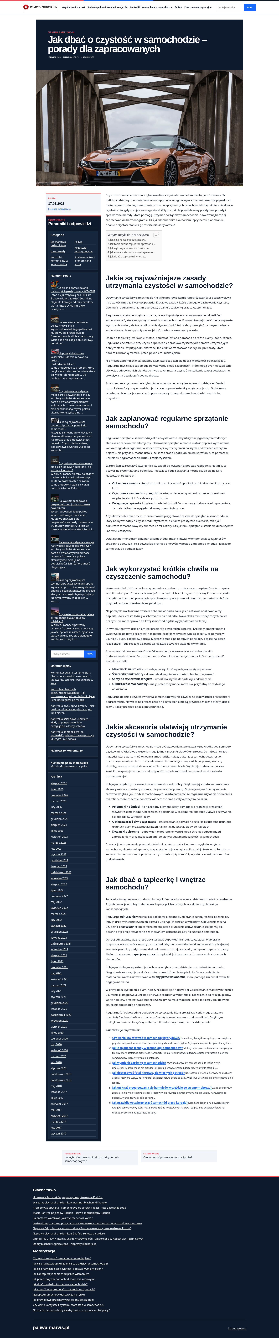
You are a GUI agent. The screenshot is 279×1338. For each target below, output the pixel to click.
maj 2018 (56, 1086)
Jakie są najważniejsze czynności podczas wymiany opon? (72, 581)
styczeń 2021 (58, 997)
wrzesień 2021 (59, 949)
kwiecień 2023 (59, 836)
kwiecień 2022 (59, 908)
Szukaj (250, 7)
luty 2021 (56, 991)
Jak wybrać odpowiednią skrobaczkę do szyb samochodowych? (92, 1158)
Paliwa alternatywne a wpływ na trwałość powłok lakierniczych (72, 544)
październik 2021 (61, 943)
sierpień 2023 (59, 825)
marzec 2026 (58, 801)
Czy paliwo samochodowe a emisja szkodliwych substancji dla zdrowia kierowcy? (72, 466)
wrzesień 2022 (59, 878)
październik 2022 (61, 872)
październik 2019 (61, 1074)
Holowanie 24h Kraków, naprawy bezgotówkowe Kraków (68, 1197)
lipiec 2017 (57, 1098)
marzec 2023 (58, 842)
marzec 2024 (58, 813)
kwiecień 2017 (59, 1115)
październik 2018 (61, 1080)
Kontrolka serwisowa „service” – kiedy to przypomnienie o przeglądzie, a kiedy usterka (70, 722)
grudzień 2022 (59, 860)
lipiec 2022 (57, 890)
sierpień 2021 (59, 955)
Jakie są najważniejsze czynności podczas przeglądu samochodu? (69, 425)
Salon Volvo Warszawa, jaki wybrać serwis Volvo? (63, 1218)
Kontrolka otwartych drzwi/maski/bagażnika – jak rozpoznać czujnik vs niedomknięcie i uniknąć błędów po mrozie (73, 694)
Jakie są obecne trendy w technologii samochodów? (147, 1048)
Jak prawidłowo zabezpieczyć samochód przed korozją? (150, 1102)
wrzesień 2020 (59, 1020)
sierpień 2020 (59, 1026)
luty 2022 (56, 920)
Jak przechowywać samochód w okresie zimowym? (64, 1279)
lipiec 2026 (57, 789)
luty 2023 (56, 848)
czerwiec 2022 (59, 896)
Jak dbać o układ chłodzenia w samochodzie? (60, 1284)
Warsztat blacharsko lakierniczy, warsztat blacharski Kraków (70, 1202)
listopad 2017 (59, 1092)
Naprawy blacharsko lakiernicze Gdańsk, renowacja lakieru (69, 357)
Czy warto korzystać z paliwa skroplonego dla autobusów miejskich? (72, 617)
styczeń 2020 (58, 1068)
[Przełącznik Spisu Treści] (154, 235)
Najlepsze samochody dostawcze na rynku (59, 1294)
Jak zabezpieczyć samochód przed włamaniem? (61, 1274)
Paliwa (178, 7)
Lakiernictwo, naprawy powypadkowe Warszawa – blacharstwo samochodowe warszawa (87, 1223)
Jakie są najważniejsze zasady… (128, 239)
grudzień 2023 (59, 819)
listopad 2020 (59, 1009)
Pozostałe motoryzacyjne (198, 7)
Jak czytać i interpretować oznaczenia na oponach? (64, 1289)
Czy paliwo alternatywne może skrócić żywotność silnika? (70, 393)
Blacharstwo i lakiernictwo (59, 243)
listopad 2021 (59, 937)
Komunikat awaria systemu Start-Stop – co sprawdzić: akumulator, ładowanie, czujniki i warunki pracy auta (72, 678)
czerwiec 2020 (59, 1038)
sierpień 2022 (59, 884)
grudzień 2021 (59, 931)
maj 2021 (56, 973)
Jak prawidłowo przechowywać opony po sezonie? (63, 1299)
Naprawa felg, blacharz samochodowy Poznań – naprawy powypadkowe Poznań (82, 1228)
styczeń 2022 (58, 925)
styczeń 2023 (58, 854)
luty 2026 (56, 807)
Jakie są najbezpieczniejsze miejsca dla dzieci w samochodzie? (70, 1263)
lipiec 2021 (57, 961)
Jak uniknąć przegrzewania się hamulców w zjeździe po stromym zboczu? (162, 1087)
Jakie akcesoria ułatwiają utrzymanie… (132, 252)
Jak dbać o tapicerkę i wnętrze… (128, 256)
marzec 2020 (58, 1056)
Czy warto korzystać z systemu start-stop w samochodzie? (68, 1305)
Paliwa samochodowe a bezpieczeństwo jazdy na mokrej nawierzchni (70, 504)
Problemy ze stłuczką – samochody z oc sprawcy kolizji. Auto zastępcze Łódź (79, 1207)
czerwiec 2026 (59, 795)
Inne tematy (58, 251)
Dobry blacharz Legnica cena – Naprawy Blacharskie (64, 1244)
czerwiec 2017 (59, 1104)
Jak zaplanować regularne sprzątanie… (132, 244)
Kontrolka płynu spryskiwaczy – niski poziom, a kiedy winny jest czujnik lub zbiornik (73, 709)
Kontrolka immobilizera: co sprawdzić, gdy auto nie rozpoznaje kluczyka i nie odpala (72, 735)
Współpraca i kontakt (73, 7)
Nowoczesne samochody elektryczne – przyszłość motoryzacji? (71, 1310)
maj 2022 (56, 902)
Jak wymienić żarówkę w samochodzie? (139, 1063)
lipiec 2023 (57, 830)
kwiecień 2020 (59, 1050)
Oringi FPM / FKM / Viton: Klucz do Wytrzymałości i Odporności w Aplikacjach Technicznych (88, 1238)
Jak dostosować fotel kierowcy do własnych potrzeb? (148, 1073)
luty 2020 (56, 1062)
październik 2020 (61, 1015)
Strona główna (237, 1328)
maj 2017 (56, 1110)
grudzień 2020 (59, 1003)
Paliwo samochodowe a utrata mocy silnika (69, 323)
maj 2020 (56, 1044)
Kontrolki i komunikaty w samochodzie (151, 7)
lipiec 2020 (57, 1032)
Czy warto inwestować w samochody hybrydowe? (146, 1038)
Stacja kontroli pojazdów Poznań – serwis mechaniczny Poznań (71, 1213)
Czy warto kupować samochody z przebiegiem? (62, 1258)
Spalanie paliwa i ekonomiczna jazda (107, 7)
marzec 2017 (58, 1121)
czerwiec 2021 (59, 967)
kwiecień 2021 (59, 979)
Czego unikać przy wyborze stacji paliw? (167, 1156)
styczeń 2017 (58, 1133)
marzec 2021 (58, 985)
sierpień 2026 (59, 783)
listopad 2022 (59, 866)
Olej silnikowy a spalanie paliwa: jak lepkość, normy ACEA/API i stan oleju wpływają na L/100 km (73, 291)
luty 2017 (56, 1127)
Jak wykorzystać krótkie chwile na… (130, 248)
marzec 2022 (58, 914)
